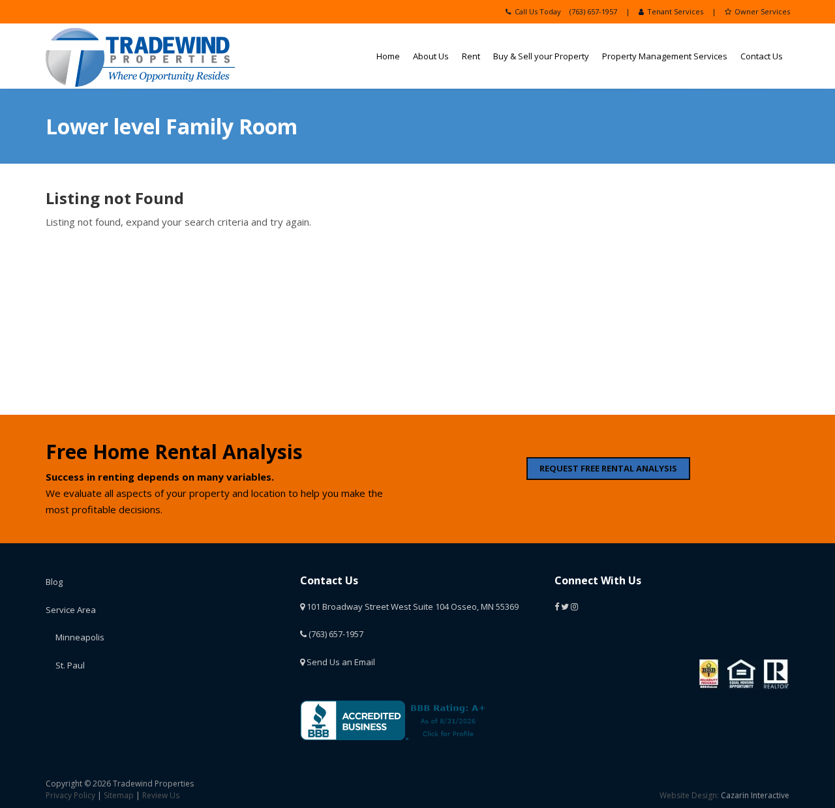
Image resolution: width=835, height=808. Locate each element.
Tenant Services (675, 11)
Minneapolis (79, 637)
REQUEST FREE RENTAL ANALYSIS (608, 468)
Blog (54, 582)
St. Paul (70, 665)
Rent (471, 56)
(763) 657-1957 (593, 11)
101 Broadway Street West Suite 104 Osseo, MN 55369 (412, 606)
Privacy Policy (70, 795)
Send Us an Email (340, 662)
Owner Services (762, 11)
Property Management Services (664, 56)
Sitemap (119, 795)
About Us (431, 56)
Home (388, 56)
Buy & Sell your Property (541, 56)
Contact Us (761, 56)
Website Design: (689, 795)
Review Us (160, 795)
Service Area (71, 610)
